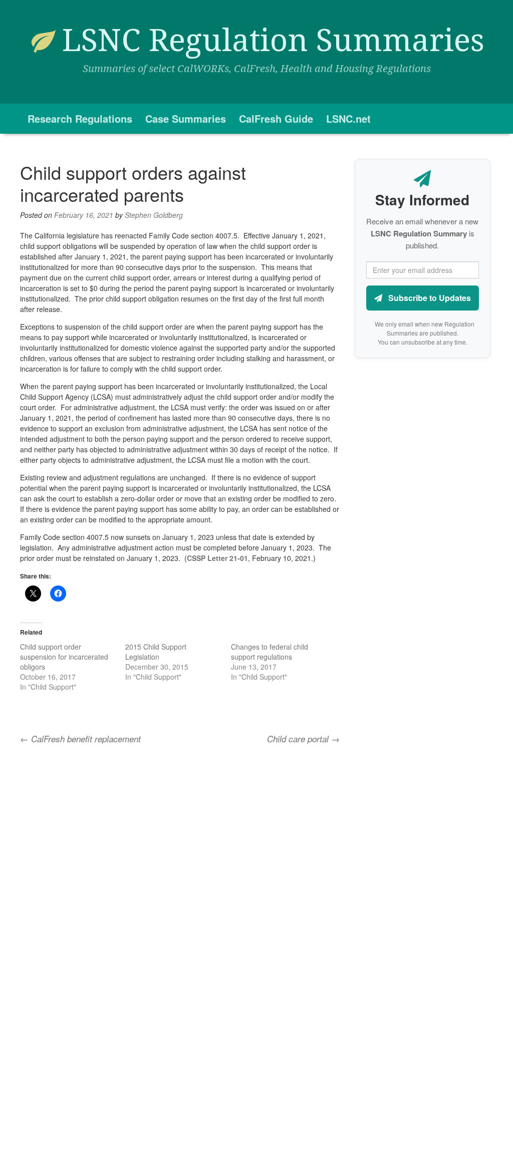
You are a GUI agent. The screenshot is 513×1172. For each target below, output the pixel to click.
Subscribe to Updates (428, 298)
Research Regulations (80, 118)
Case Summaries (185, 118)
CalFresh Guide (276, 118)
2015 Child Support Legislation (155, 652)
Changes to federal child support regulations (269, 652)
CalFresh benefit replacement (80, 739)
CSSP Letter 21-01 (217, 558)
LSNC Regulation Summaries (273, 40)
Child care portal (303, 739)
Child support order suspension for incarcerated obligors (64, 657)
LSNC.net (348, 118)
